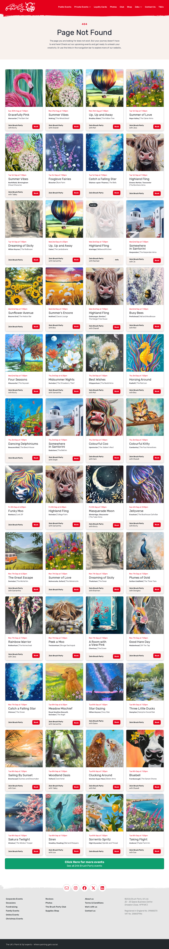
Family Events (12, 911)
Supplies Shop (52, 911)
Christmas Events (14, 919)
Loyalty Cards (100, 7)
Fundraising (11, 907)
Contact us (90, 911)
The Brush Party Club (56, 907)
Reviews (49, 899)
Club (122, 7)
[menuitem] (64, 6)
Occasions (11, 903)
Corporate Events (14, 899)
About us (89, 899)
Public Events (64, 7)
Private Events (81, 7)
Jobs (137, 7)
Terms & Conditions (94, 903)
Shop (129, 7)
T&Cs (161, 7)
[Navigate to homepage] (31, 7)
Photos (113, 7)
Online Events (12, 915)
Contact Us (150, 7)
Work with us (91, 907)
